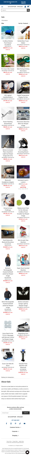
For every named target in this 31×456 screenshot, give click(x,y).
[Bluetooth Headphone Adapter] (7, 171)
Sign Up (26, 412)
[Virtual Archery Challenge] (7, 199)
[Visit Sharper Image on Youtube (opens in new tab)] (24, 423)
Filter (2, 23)
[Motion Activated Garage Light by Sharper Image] (23, 293)
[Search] (28, 10)
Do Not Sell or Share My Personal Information (15, 442)
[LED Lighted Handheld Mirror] (7, 87)
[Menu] (2, 7)
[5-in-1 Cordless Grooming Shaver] (23, 141)
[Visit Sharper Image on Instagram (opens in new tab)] (11, 423)
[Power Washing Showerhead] (7, 113)
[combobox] (15, 10)
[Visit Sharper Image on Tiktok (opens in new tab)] (20, 423)
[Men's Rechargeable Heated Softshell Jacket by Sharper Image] (7, 293)
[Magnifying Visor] (23, 325)
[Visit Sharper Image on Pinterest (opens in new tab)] (15, 423)
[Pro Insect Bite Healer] (7, 60)
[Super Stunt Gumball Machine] (23, 259)
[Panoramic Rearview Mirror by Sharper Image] (23, 113)
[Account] (25, 7)
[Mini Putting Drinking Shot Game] (23, 60)
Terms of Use (9, 441)
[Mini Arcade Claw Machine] (23, 231)
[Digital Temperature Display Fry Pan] (23, 87)
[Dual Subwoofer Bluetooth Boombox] (7, 231)
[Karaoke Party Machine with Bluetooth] (23, 355)
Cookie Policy (21, 441)
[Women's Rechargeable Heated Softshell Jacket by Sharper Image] (7, 259)
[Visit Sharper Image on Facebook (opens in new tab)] (6, 423)
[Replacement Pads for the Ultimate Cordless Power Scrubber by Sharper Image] (23, 199)
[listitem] (15, 2)
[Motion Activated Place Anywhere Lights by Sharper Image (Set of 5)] (7, 141)
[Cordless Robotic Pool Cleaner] (7, 32)
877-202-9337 (15, 420)
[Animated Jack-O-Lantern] (23, 171)
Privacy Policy (15, 441)
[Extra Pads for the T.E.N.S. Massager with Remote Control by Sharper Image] (7, 325)
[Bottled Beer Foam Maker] (23, 32)
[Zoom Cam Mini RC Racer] (7, 355)
